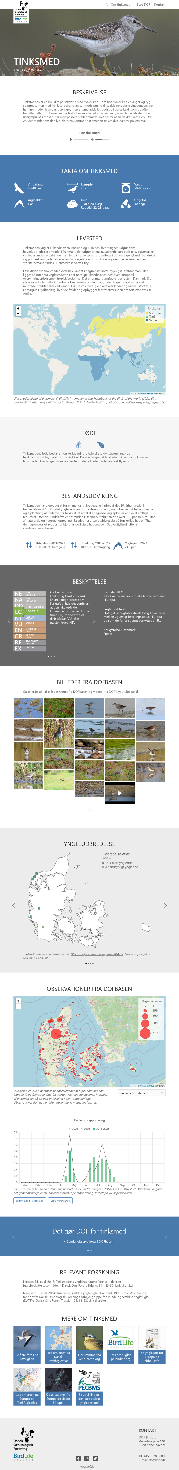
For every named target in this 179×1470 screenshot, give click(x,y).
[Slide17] (28, 775)
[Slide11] (120, 749)
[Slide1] (51, 656)
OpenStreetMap (147, 393)
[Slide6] (89, 728)
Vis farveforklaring (60, 1200)
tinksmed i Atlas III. (35, 958)
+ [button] (18, 308)
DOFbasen (80, 691)
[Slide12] (28, 751)
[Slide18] (150, 772)
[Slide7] (120, 728)
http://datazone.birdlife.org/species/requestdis (133, 402)
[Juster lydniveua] (92, 139)
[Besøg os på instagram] (86, 1459)
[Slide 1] (91, 1250)
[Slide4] (150, 709)
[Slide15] (89, 770)
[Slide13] (150, 751)
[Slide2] (54, 656)
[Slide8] (59, 733)
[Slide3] (120, 708)
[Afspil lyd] (71, 139)
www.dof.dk (87, 1466)
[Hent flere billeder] (89, 810)
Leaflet (133, 393)
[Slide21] (120, 793)
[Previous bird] (3, 42)
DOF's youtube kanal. (123, 691)
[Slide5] (28, 730)
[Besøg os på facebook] (78, 1459)
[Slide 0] (88, 1250)
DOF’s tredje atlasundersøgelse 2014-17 (97, 954)
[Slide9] (150, 731)
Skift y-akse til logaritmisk (29, 1200)
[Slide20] (89, 789)
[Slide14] (59, 759)
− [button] (18, 313)
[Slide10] (89, 749)
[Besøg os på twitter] (95, 1459)
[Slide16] (120, 771)
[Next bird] (175, 42)
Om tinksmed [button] (120, 4)
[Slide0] (48, 656)
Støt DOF (143, 4)
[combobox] (142, 1092)
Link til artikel (124, 1285)
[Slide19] (59, 780)
